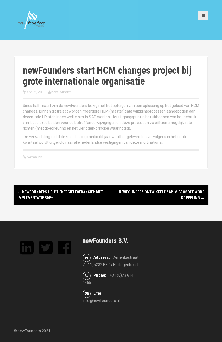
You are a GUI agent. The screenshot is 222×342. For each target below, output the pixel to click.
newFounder (61, 92)
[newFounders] (31, 19)
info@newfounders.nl (101, 300)
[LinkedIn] (27, 252)
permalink (34, 157)
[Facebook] (64, 252)
